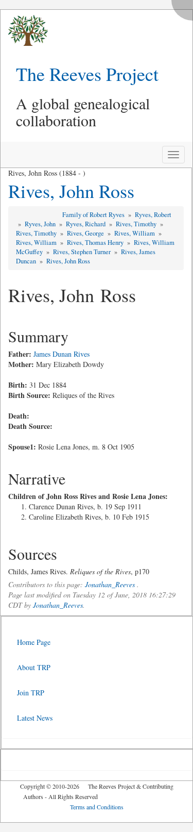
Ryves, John (41, 224)
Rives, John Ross (71, 190)
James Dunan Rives (61, 354)
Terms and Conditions (97, 807)
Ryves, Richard (86, 224)
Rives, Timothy (137, 224)
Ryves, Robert (153, 214)
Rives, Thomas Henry (96, 242)
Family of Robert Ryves (94, 214)
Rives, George (86, 233)
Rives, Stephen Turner (82, 251)
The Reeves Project (87, 73)
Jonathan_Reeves (110, 584)
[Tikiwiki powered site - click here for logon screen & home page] (24, 31)
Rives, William (135, 233)
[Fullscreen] (184, 7)
